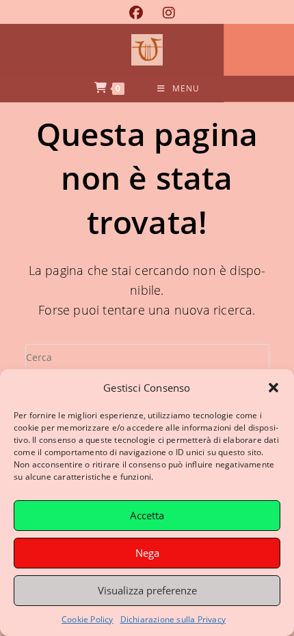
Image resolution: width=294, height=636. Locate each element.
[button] (273, 387)
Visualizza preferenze (147, 590)
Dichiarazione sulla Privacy (173, 619)
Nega (147, 553)
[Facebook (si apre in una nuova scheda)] (135, 13)
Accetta (147, 515)
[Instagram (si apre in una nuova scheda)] (163, 13)
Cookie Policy (87, 619)
